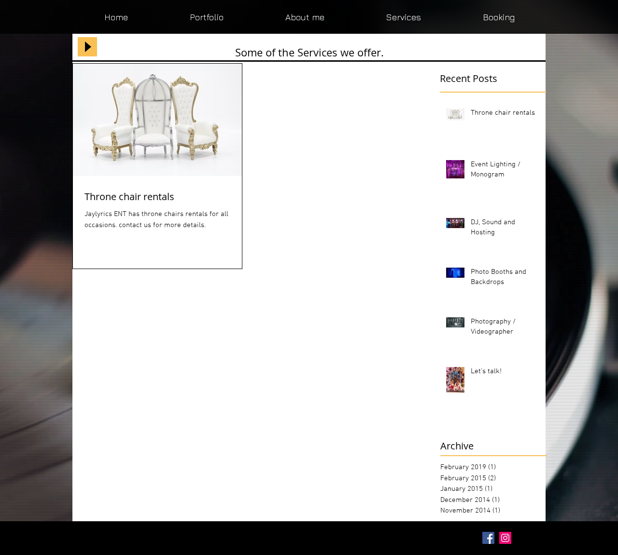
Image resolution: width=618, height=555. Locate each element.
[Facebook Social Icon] (488, 538)
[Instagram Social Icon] (505, 538)
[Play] (87, 46)
